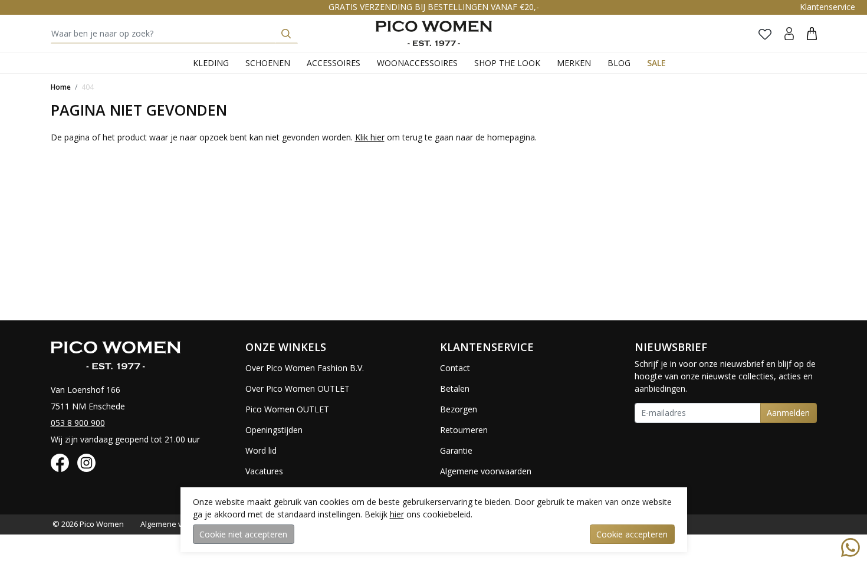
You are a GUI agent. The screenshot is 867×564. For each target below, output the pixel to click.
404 (87, 87)
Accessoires (333, 62)
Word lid (261, 450)
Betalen (454, 388)
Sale (656, 62)
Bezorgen (458, 409)
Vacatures (264, 471)
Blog (618, 62)
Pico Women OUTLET (287, 409)
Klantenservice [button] (827, 6)
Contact (455, 367)
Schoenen (267, 62)
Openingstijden (274, 429)
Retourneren (464, 429)
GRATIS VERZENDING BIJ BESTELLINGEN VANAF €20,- (434, 6)
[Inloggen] (789, 33)
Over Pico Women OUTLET (297, 388)
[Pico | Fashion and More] (434, 33)
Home (61, 87)
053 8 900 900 (78, 422)
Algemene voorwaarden (485, 471)
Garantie (456, 450)
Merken (574, 62)
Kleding (211, 62)
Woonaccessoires (417, 62)
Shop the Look (507, 62)
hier (397, 514)
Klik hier (370, 137)
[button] (812, 33)
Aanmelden (788, 412)
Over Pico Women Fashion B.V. (304, 367)
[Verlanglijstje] (764, 33)
